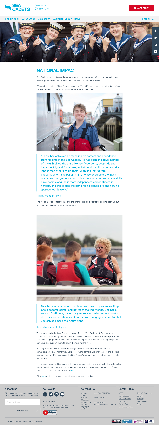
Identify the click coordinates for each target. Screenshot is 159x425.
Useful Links (126, 389)
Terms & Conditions (144, 393)
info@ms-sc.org (99, 402)
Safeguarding (142, 401)
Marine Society (124, 396)
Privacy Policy (124, 404)
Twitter (155, 37)
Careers (139, 404)
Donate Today (141, 8)
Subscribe (11, 389)
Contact (140, 396)
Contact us (88, 389)
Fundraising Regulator (138, 421)
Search (146, 19)
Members (140, 399)
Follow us (49, 389)
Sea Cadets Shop (125, 399)
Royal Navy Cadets (149, 421)
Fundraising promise (126, 407)
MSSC (121, 393)
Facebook (155, 30)
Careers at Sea (127, 421)
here (72, 370)
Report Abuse (123, 401)
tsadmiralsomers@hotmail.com (105, 404)
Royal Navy (116, 421)
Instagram (155, 44)
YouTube (155, 51)
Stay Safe (49, 401)
